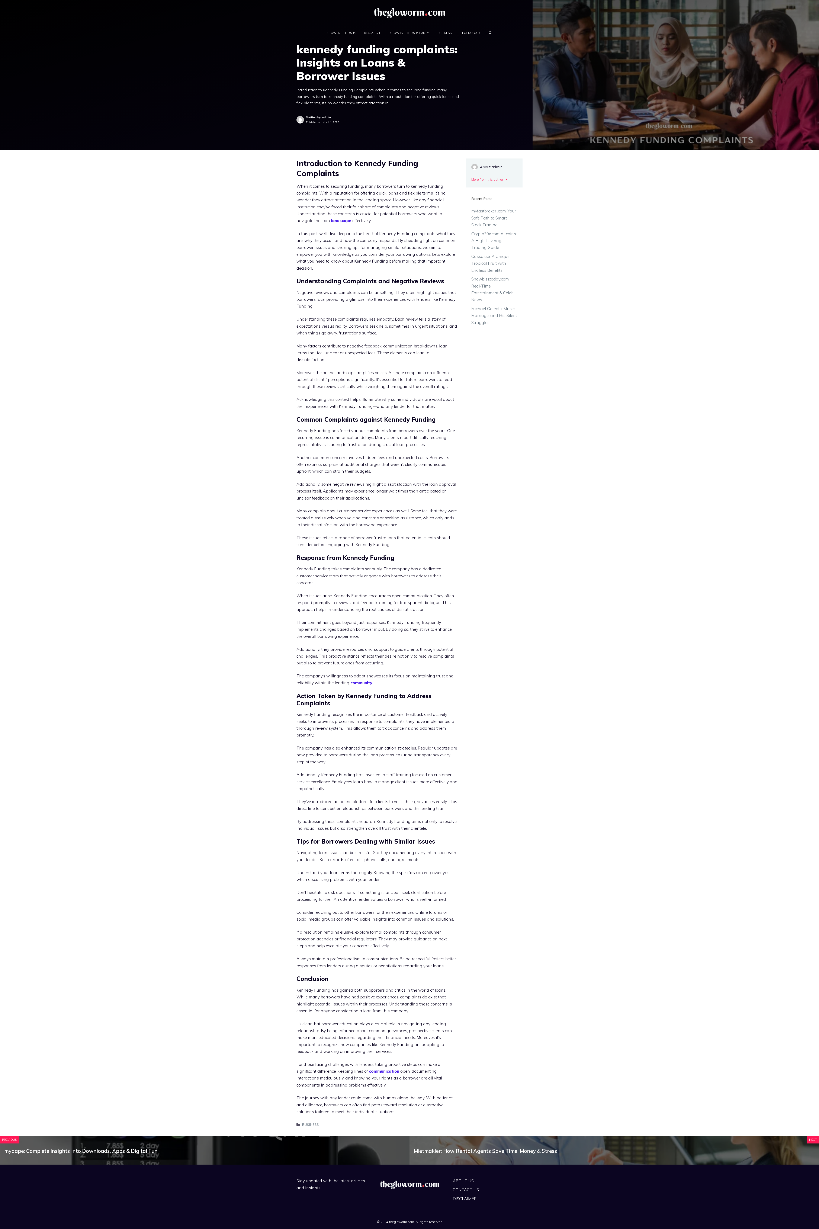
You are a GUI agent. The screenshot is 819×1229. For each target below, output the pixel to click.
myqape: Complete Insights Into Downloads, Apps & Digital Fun (81, 1151)
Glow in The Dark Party (409, 33)
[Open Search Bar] (490, 32)
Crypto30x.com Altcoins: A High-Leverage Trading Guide (494, 240)
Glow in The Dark (341, 33)
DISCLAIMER (465, 1198)
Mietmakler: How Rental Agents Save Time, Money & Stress (485, 1151)
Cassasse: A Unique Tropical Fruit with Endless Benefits (490, 263)
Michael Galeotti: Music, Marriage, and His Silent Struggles (494, 315)
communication (384, 1071)
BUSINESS (444, 33)
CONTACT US (466, 1189)
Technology (470, 33)
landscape (341, 220)
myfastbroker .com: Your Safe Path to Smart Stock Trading (493, 217)
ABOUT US (463, 1180)
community (361, 682)
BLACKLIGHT (373, 33)
